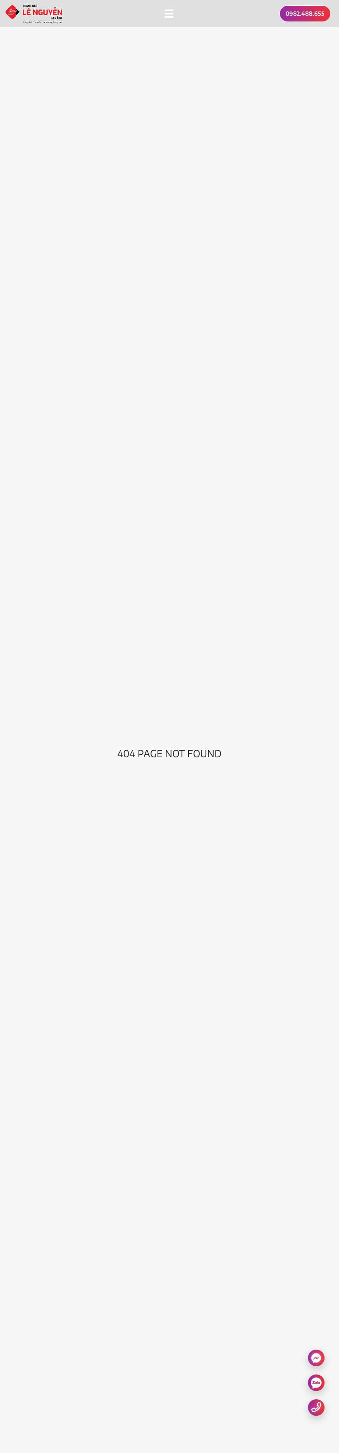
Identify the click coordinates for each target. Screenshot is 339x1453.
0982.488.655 (305, 13)
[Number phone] (316, 1407)
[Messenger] (316, 1357)
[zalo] (316, 1382)
